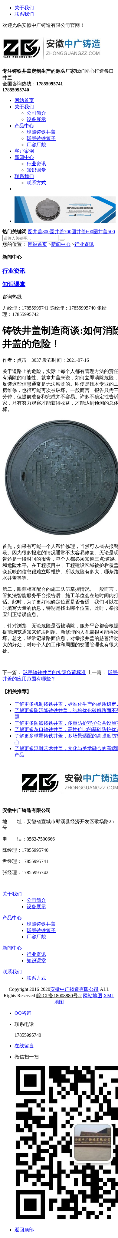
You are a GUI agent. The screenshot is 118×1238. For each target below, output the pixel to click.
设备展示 (36, 906)
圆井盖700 (60, 231)
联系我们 (24, 14)
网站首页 (37, 244)
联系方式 (36, 978)
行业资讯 (84, 244)
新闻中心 (60, 244)
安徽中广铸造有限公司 (74, 989)
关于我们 (24, 7)
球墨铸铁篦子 (41, 930)
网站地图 (92, 995)
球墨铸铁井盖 (41, 924)
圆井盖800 (39, 231)
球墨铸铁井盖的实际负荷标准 (54, 672)
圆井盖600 (82, 231)
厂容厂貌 (36, 936)
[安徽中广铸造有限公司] (51, 65)
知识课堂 (13, 284)
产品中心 (12, 917)
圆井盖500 (104, 231)
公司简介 (36, 900)
